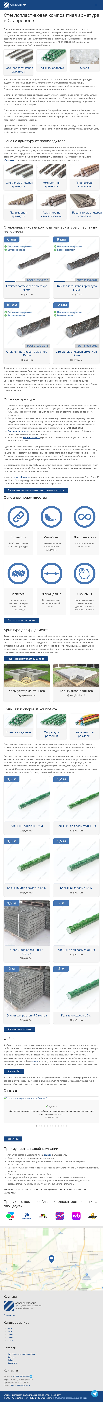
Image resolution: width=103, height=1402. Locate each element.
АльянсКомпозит (22, 477)
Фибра (84, 68)
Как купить (12, 1363)
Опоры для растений (51, 734)
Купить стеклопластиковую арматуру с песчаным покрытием (36, 490)
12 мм (10, 1337)
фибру (35, 1061)
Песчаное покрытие (18, 431)
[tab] (36, 1126)
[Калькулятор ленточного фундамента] (27, 675)
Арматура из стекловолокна (51, 214)
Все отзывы (13, 1139)
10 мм (10, 1334)
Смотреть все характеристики (21, 620)
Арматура (16, 4)
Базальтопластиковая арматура (87, 214)
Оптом (11, 1340)
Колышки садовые (51, 68)
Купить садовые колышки (19, 1029)
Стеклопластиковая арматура (19, 69)
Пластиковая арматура (84, 184)
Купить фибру (14, 1071)
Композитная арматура (51, 184)
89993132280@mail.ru (20, 1385)
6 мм (10, 1328)
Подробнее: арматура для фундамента (26, 659)
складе (47, 1155)
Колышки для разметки (84, 734)
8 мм (10, 1331)
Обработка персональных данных (71, 1398)
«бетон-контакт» (31, 437)
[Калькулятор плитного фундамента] (76, 675)
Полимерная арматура (18, 214)
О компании (9, 1315)
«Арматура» (10, 160)
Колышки (12, 1357)
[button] (24, 5)
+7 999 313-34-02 (21, 1376)
